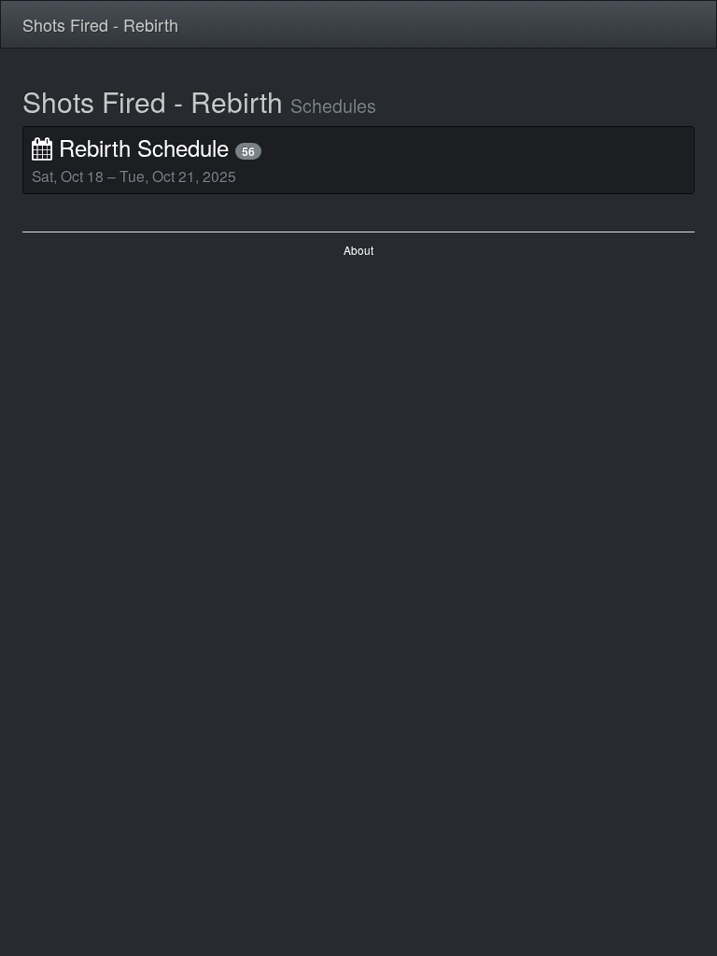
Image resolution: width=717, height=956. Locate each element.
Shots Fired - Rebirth (100, 24)
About (358, 250)
